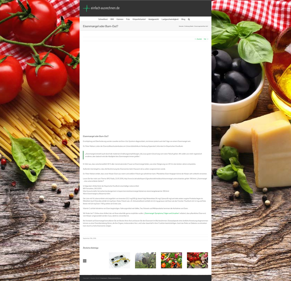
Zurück (199, 39)
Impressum (104, 278)
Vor (205, 39)
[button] (189, 19)
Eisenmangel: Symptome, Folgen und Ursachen (162, 213)
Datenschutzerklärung (114, 278)
